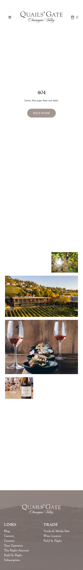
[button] (9, 17)
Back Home (41, 113)
